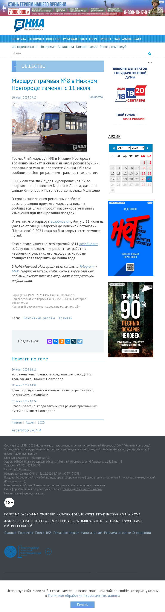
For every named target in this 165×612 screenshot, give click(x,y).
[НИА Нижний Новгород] (29, 30)
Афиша (126, 39)
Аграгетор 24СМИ (26, 430)
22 (143, 179)
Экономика (36, 39)
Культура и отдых (75, 39)
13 (131, 173)
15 (143, 173)
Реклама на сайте (117, 532)
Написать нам (91, 532)
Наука (137, 39)
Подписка (25, 532)
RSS (49, 532)
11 (118, 173)
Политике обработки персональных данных (84, 595)
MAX (15, 271)
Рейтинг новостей (18, 526)
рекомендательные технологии (82, 489)
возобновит (88, 243)
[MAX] (49, 341)
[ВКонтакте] (55, 341)
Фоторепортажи (24, 46)
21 (137, 179)
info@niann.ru (22, 469)
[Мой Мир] (67, 341)
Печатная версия (66, 532)
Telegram (86, 266)
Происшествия (110, 39)
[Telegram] (79, 341)
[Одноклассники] (61, 341)
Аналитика (66, 46)
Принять (82, 604)
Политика (19, 39)
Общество (53, 39)
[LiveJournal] (73, 341)
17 (113, 179)
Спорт (93, 39)
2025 (41, 422)
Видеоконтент (92, 521)
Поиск (39, 532)
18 (118, 179)
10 (113, 173)
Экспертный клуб (113, 46)
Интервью (47, 46)
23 (149, 179)
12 (125, 173)
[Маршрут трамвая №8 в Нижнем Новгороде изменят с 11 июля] (49, 150)
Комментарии (87, 46)
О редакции (142, 532)
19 (125, 179)
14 (137, 173)
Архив (30, 422)
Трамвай (65, 318)
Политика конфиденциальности (24, 493)
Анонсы (73, 521)
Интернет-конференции (48, 521)
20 (131, 179)
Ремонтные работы (39, 318)
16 (149, 173)
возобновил (59, 221)
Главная (17, 422)
